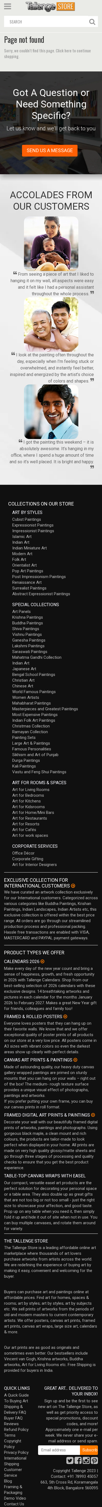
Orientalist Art (24, 565)
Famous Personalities (31, 749)
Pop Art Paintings (27, 570)
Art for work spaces (30, 835)
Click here (64, 50)
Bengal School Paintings (33, 674)
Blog (8, 1481)
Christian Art (23, 680)
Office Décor (23, 853)
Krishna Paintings (27, 617)
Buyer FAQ (13, 1418)
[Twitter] (69, 1462)
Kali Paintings (24, 766)
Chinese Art (22, 686)
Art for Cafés (24, 829)
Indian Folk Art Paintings (33, 720)
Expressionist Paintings (33, 525)
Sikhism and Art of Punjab (35, 754)
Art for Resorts (25, 824)
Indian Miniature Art (29, 548)
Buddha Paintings (27, 623)
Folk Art (19, 559)
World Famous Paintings (34, 691)
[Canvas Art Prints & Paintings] (75, 1060)
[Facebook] (78, 1462)
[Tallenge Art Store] (51, 6)
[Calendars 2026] (42, 961)
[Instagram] (86, 1462)
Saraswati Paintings (29, 651)
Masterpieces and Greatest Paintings (45, 708)
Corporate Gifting (27, 858)
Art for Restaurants (29, 818)
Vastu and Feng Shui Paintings (39, 771)
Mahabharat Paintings (31, 703)
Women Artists (25, 697)
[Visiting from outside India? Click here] (73, 885)
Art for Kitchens (26, 801)
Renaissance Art (27, 582)
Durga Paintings (26, 760)
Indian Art (20, 542)
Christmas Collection (31, 726)
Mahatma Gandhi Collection (36, 657)
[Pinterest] (94, 1462)
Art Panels (21, 611)
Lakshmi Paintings (28, 645)
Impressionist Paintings (33, 530)
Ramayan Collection (30, 731)
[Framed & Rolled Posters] (65, 1016)
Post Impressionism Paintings (39, 576)
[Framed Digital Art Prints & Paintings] (93, 1115)
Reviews (11, 1423)
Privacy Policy (16, 1452)
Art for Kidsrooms (28, 806)
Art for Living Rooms (31, 789)
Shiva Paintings (25, 628)
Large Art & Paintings (31, 743)
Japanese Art (24, 668)
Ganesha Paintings (28, 640)
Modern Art (22, 553)
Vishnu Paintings (27, 634)
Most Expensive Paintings (35, 714)
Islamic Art (22, 536)
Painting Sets (24, 737)
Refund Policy (16, 1429)
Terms (10, 1435)
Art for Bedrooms (28, 795)
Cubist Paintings (26, 519)
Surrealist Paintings (29, 588)
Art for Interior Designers (34, 864)
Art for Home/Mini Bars (33, 812)
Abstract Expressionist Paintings (41, 593)
